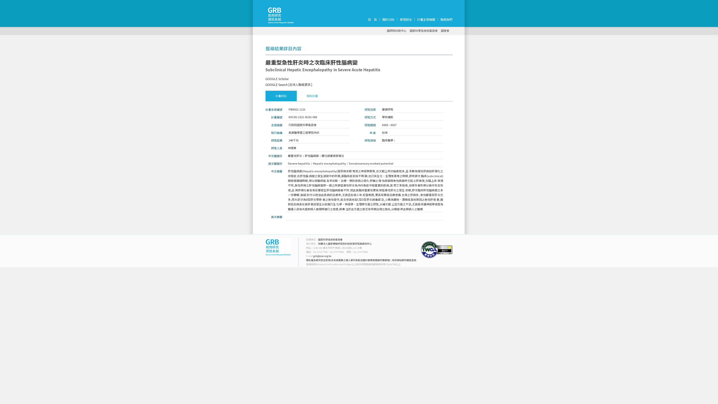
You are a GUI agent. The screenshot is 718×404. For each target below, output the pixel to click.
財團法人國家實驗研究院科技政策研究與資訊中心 (345, 243)
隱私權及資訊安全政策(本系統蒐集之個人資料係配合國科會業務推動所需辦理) (348, 260)
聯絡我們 (446, 19)
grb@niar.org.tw (322, 256)
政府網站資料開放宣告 (404, 260)
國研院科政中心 (396, 30)
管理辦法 (406, 19)
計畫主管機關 (426, 19)
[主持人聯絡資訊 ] (300, 84)
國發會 (445, 30)
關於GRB (388, 19)
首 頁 (372, 19)
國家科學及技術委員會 (424, 30)
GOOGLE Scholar (277, 78)
